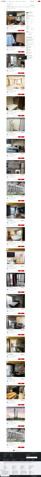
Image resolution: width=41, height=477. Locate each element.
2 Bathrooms (27, 58)
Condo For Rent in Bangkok (14, 471)
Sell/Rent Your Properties (31, 472)
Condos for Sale (13, 466)
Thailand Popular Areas (23, 470)
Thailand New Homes (31, 465)
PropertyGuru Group (6, 454)
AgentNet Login (30, 471)
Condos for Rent (22, 466)
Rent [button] (9, 1)
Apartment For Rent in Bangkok (15, 472)
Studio (26, 53)
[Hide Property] (22, 12)
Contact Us (11, 454)
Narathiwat (30, 50)
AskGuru (4, 466)
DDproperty (5, 465)
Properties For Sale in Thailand (23, 471)
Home (7, 3)
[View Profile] (10, 12)
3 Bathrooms (30, 58)
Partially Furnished (31, 56)
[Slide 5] (16, 45)
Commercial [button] (17, 1)
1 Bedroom (29, 53)
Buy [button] (7, 1)
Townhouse (27, 40)
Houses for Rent (22, 467)
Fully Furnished (27, 56)
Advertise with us (24, 1)
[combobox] (18, 5)
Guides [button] (20, 1)
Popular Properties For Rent (15, 470)
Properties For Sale (14, 465)
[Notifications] (37, 1)
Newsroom (11, 455)
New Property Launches (31, 466)
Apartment (30, 40)
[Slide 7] (17, 45)
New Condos (30, 467)
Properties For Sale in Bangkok (23, 472)
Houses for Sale (13, 467)
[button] (30, 34)
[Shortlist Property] (23, 12)
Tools (29, 470)
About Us (4, 455)
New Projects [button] (13, 1)
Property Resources (6, 467)
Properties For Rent (22, 465)
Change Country (28, 454)
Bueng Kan (27, 50)
